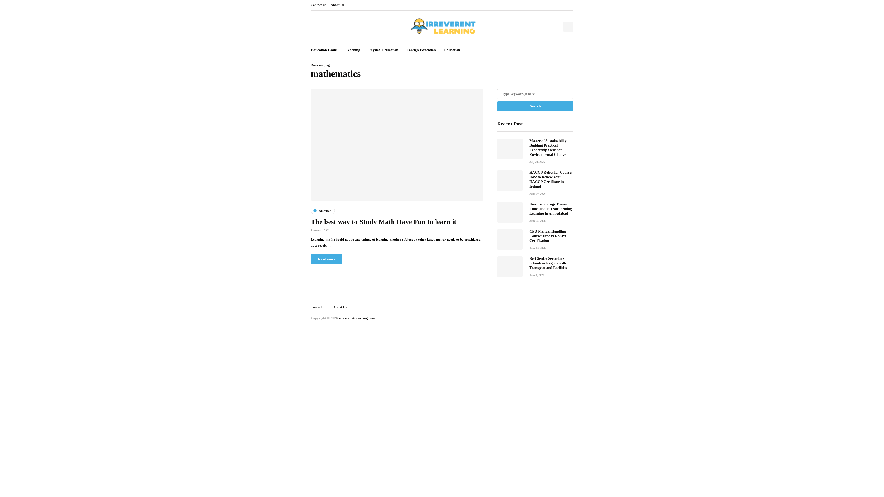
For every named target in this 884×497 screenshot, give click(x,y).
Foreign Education (421, 50)
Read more (326, 259)
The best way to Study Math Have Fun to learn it (383, 221)
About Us (337, 5)
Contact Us (318, 5)
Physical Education (383, 50)
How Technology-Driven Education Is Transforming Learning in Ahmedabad (550, 208)
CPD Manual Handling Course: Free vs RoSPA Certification (547, 236)
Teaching (353, 50)
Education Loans (324, 50)
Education (452, 50)
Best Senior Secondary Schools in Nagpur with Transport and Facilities (548, 263)
